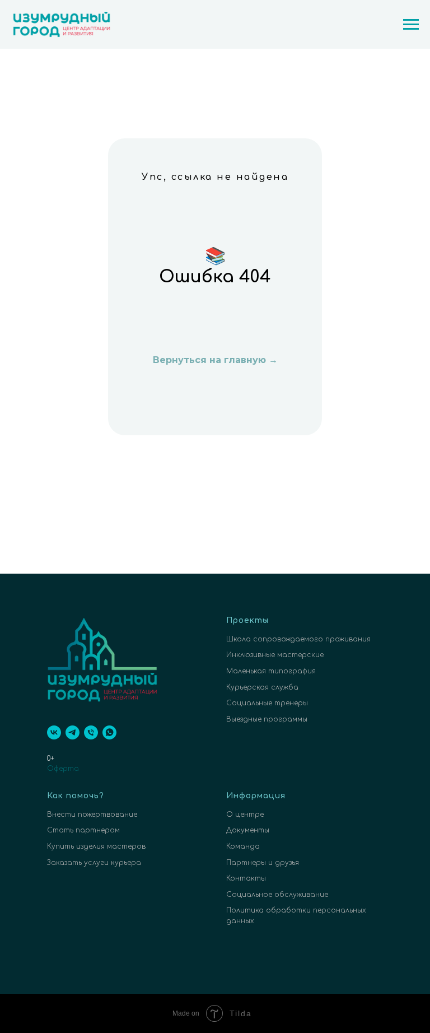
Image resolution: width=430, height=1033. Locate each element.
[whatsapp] (109, 732)
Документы (247, 830)
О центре (245, 814)
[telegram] (73, 732)
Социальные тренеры (267, 703)
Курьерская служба (262, 687)
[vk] (54, 732)
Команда (243, 846)
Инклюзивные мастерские (275, 655)
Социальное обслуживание (277, 895)
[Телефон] (91, 732)
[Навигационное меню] (411, 24)
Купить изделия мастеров (96, 846)
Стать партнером (83, 830)
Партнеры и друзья (262, 863)
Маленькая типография (271, 671)
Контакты (246, 878)
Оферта (63, 769)
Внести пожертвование (92, 814)
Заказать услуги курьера (94, 863)
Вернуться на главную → (215, 360)
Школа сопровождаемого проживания (298, 639)
